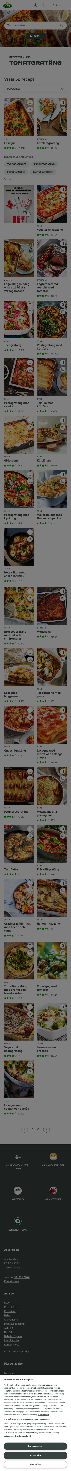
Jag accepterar (35, 1446)
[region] (35, 1423)
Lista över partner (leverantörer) (17, 1436)
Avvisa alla (35, 1455)
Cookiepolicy (43, 1415)
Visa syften (35, 1464)
